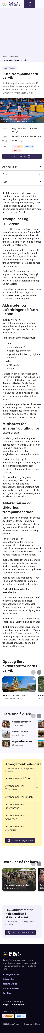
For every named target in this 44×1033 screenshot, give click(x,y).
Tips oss (29, 4)
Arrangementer (11, 974)
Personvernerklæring (33, 1024)
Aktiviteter (13, 57)
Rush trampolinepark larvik (14, 60)
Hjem (4, 57)
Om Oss (6, 992)
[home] (11, 4)
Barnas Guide (9, 983)
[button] (39, 4)
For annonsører (10, 988)
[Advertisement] (22, 32)
